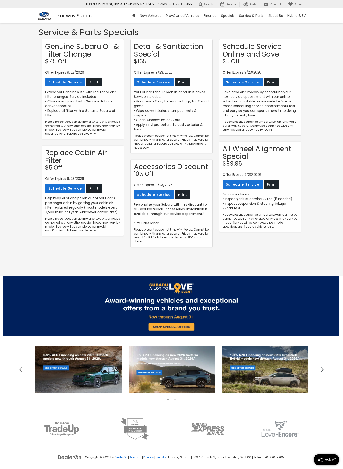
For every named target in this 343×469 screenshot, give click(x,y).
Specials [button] (227, 15)
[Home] (134, 15)
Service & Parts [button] (251, 15)
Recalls (161, 457)
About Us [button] (275, 15)
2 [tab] (175, 399)
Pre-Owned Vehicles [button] (182, 15)
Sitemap (135, 457)
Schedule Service (65, 82)
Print (94, 82)
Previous (21, 369)
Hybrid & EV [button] (296, 15)
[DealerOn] (70, 457)
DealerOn (121, 457)
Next (322, 369)
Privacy (149, 457)
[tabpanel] (78, 369)
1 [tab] (168, 399)
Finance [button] (210, 15)
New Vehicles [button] (150, 15)
